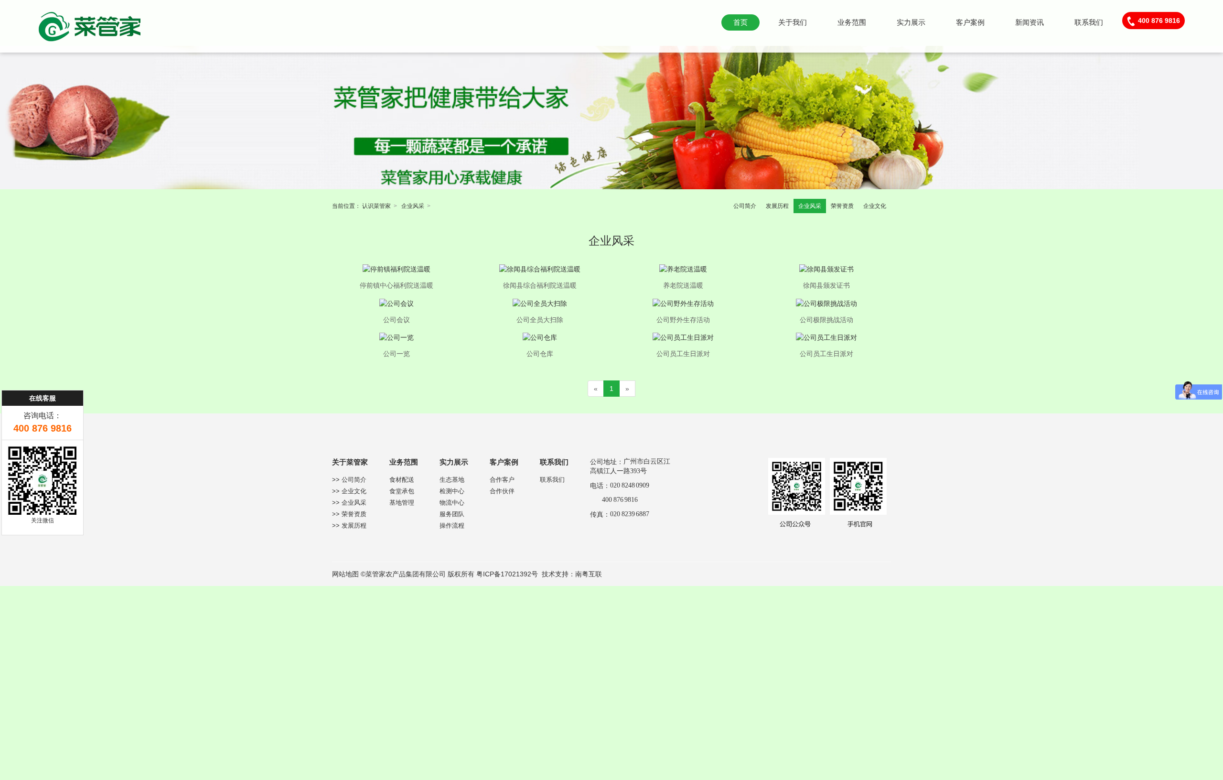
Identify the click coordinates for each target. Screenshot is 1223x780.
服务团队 (452, 514)
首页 (740, 22)
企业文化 (874, 206)
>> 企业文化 (349, 491)
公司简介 (744, 206)
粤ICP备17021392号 (507, 574)
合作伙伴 (502, 491)
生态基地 (452, 479)
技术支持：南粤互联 (572, 574)
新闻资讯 (1029, 22)
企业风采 (412, 206)
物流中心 (452, 502)
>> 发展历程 (349, 525)
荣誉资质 (842, 206)
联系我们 (1088, 22)
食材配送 (401, 479)
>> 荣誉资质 (349, 514)
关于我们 (792, 22)
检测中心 (452, 491)
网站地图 (345, 574)
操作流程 (452, 525)
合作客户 (502, 479)
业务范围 (851, 22)
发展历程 (777, 206)
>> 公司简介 (349, 479)
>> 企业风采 (349, 502)
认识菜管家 (376, 206)
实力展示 (911, 22)
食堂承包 (401, 491)
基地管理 (401, 502)
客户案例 (970, 22)
